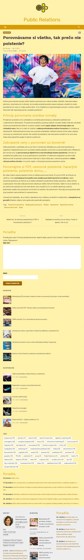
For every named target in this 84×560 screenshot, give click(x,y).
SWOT (25, 558)
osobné (34, 452)
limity (63, 445)
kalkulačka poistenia (34, 205)
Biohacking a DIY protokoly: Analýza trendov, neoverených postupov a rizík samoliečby (40, 296)
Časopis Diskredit (11, 467)
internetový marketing (55, 442)
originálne (23, 452)
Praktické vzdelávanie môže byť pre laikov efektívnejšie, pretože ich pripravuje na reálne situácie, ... (46, 494)
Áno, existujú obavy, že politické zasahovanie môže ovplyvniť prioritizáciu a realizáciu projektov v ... (46, 483)
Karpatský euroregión (19, 408)
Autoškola (13, 553)
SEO (14, 551)
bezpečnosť (9, 438)
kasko (47, 205)
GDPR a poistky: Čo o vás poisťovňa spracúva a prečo (29, 319)
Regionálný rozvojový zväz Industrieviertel (26, 385)
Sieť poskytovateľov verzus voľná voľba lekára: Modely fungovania (34, 342)
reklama (8, 460)
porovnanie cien (11, 207)
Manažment (7, 556)
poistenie (54, 205)
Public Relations (51, 456)
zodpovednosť (70, 463)
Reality (20, 553)
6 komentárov (23, 377)
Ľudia (21, 543)
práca (38, 456)
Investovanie (14, 543)
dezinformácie (46, 438)
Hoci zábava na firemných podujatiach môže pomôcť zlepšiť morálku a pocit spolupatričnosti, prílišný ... (46, 499)
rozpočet (44, 460)
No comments (47, 548)
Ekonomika (13, 558)
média (56, 449)
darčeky (22, 438)
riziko (33, 460)
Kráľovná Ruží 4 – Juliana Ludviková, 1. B (25, 419)
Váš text (6, 243)
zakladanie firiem (54, 463)
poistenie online (67, 205)
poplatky (8, 456)
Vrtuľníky (6, 553)
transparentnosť (27, 463)
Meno (5, 273)
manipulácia (9, 449)
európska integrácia (26, 442)
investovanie (72, 442)
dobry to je (15, 478)
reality (74, 456)
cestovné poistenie (16, 205)
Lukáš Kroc (39, 548)
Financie (6, 543)
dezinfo (32, 438)
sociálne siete (58, 460)
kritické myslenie (50, 445)
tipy (69, 460)
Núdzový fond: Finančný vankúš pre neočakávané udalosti (31, 353)
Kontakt (12, 545)
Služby (19, 540)
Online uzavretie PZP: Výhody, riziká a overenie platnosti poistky (33, 308)
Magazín (7, 32)
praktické (28, 456)
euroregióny (9, 442)
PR (18, 456)
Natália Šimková (41, 532)
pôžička (64, 456)
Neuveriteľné (10, 452)
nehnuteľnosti (69, 449)
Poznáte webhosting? (19, 397)
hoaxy (40, 442)
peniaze (45, 452)
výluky (40, 463)
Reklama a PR (21, 551)
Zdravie (20, 558)
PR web (7, 48)
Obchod (13, 540)
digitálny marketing (63, 438)
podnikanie (57, 452)
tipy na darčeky (10, 463)
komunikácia (34, 445)
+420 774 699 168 (9, 532)
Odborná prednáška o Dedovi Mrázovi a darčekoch (28, 374)
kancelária (21, 445)
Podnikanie (6, 540)
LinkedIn (5, 534)
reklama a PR (21, 460)
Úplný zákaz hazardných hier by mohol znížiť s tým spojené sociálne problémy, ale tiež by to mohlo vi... (45, 503)
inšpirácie (8, 445)
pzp (21, 207)
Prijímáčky (15, 556)
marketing (22, 449)
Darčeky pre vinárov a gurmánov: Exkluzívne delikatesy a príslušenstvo (35, 331)
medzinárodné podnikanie (40, 449)
